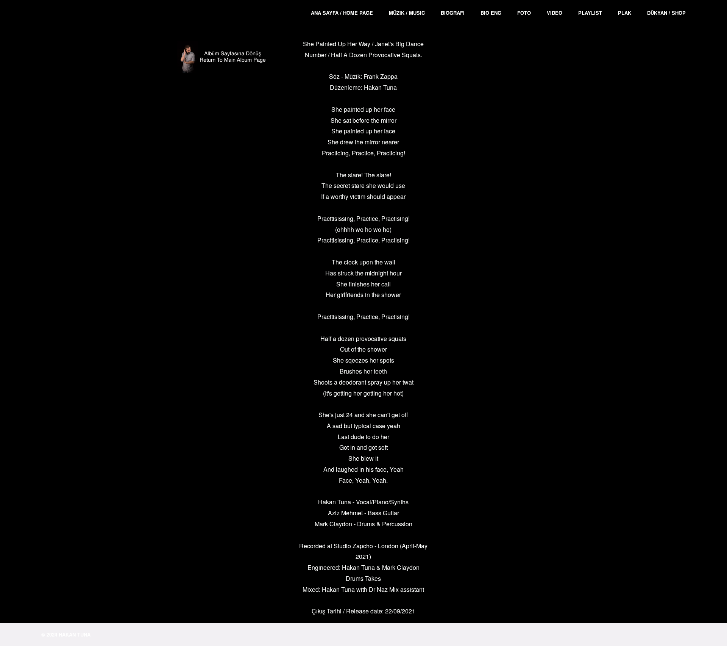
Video (554, 12)
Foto (524, 12)
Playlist (590, 12)
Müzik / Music (407, 12)
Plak (624, 12)
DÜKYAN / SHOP (666, 12)
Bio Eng (491, 12)
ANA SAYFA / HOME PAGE (342, 12)
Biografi (453, 12)
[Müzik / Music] (226, 59)
